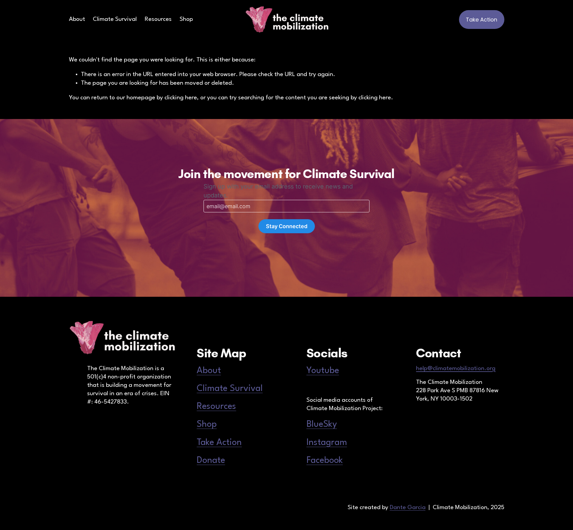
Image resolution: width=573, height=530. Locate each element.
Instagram (326, 442)
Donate (211, 460)
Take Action (481, 19)
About (77, 19)
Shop (186, 19)
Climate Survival (115, 19)
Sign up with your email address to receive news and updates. (278, 191)
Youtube (322, 370)
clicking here (180, 98)
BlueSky (321, 424)
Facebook (324, 460)
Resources (158, 19)
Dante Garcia (408, 508)
